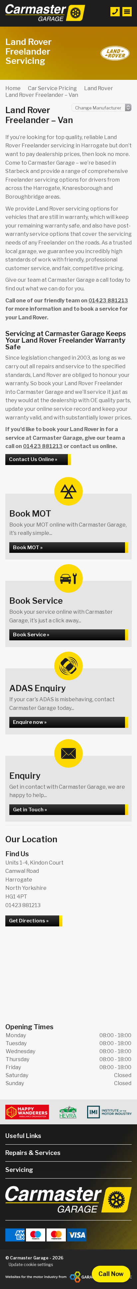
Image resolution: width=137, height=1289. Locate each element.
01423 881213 (108, 300)
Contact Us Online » (33, 459)
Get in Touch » (30, 810)
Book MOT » (28, 548)
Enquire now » (30, 722)
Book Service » (31, 635)
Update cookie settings (31, 1264)
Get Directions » (29, 921)
